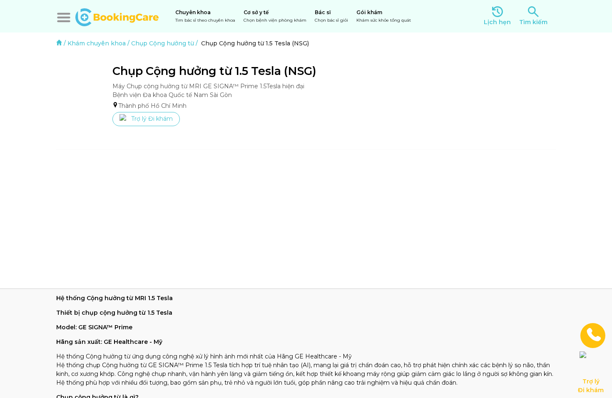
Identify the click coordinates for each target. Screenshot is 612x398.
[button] (63, 17)
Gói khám (383, 16)
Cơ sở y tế (275, 16)
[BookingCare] (117, 16)
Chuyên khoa (205, 16)
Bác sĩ (331, 16)
